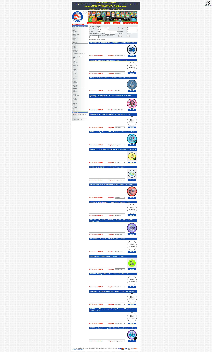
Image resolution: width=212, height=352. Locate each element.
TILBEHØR (75, 117)
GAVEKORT (75, 112)
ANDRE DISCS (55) (77, 119)
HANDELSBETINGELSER (131, 23)
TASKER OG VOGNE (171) (79, 114)
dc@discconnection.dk (78, 349)
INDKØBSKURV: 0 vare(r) (94, 23)
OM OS (107, 23)
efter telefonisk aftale (121, 6)
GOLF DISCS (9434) (77, 56)
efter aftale (117, 5)
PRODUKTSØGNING (78, 24)
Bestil (132, 55)
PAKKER (74, 89)
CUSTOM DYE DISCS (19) (78, 53)
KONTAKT (116, 23)
